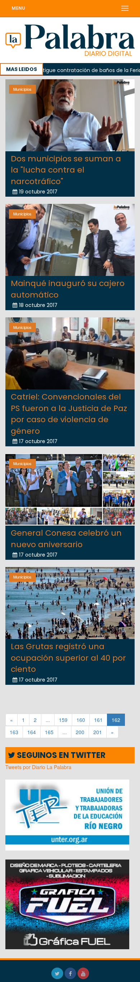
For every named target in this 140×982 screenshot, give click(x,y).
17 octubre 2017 (38, 441)
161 (98, 719)
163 (14, 732)
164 (31, 732)
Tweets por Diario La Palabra (38, 767)
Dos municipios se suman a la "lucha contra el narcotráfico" (66, 170)
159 (63, 719)
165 (49, 732)
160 (80, 719)
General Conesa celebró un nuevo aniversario (66, 538)
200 (80, 732)
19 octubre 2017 (38, 191)
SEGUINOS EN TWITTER (60, 755)
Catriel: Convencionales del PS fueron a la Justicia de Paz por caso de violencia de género (69, 413)
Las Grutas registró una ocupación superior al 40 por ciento (68, 658)
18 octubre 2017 (38, 305)
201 (97, 732)
